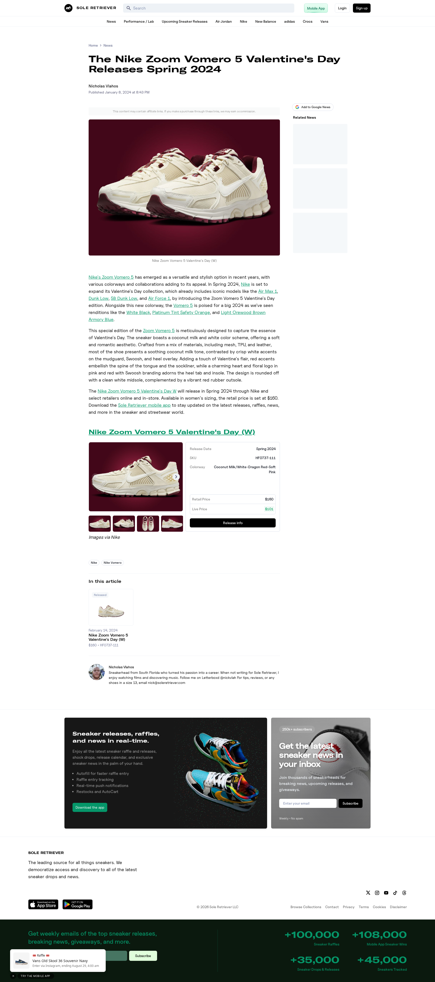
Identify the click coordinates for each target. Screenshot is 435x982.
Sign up (362, 8)
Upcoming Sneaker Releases (184, 21)
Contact (332, 907)
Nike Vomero (113, 562)
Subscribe (350, 803)
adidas (289, 21)
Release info (233, 523)
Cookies (379, 907)
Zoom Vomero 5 (159, 330)
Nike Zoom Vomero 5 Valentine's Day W (137, 391)
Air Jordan (223, 21)
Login (342, 8)
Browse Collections (306, 907)
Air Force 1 (159, 298)
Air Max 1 (267, 291)
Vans (324, 21)
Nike (243, 21)
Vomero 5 (183, 305)
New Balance (265, 21)
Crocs (307, 21)
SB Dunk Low (124, 298)
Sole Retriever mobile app (144, 405)
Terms (364, 907)
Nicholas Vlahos (103, 86)
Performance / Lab (139, 21)
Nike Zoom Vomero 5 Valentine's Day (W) (172, 432)
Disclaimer (398, 907)
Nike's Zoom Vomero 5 (111, 277)
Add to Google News (315, 107)
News (111, 21)
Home (93, 45)
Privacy (349, 907)
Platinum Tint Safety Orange (181, 312)
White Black (138, 312)
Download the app (90, 807)
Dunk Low (98, 298)
